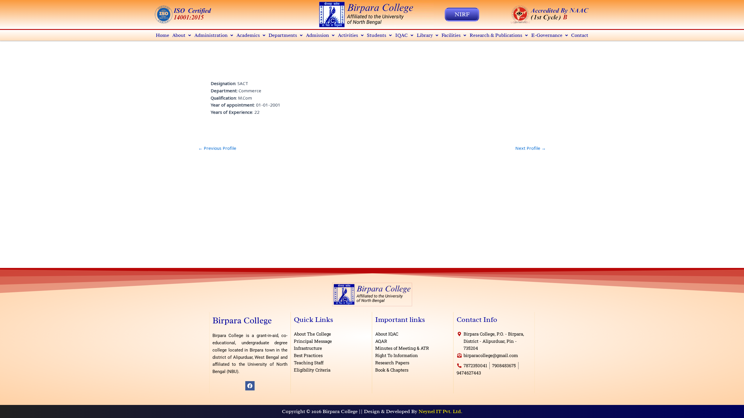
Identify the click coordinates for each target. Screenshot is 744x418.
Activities (348, 35)
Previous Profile (217, 148)
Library (425, 35)
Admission (317, 35)
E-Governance (546, 35)
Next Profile (530, 148)
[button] (182, 35)
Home (162, 35)
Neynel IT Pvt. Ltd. (440, 411)
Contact (579, 35)
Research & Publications (496, 35)
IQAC (401, 35)
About (178, 35)
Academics (248, 35)
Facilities (451, 35)
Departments (283, 35)
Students (376, 35)
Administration (211, 35)
